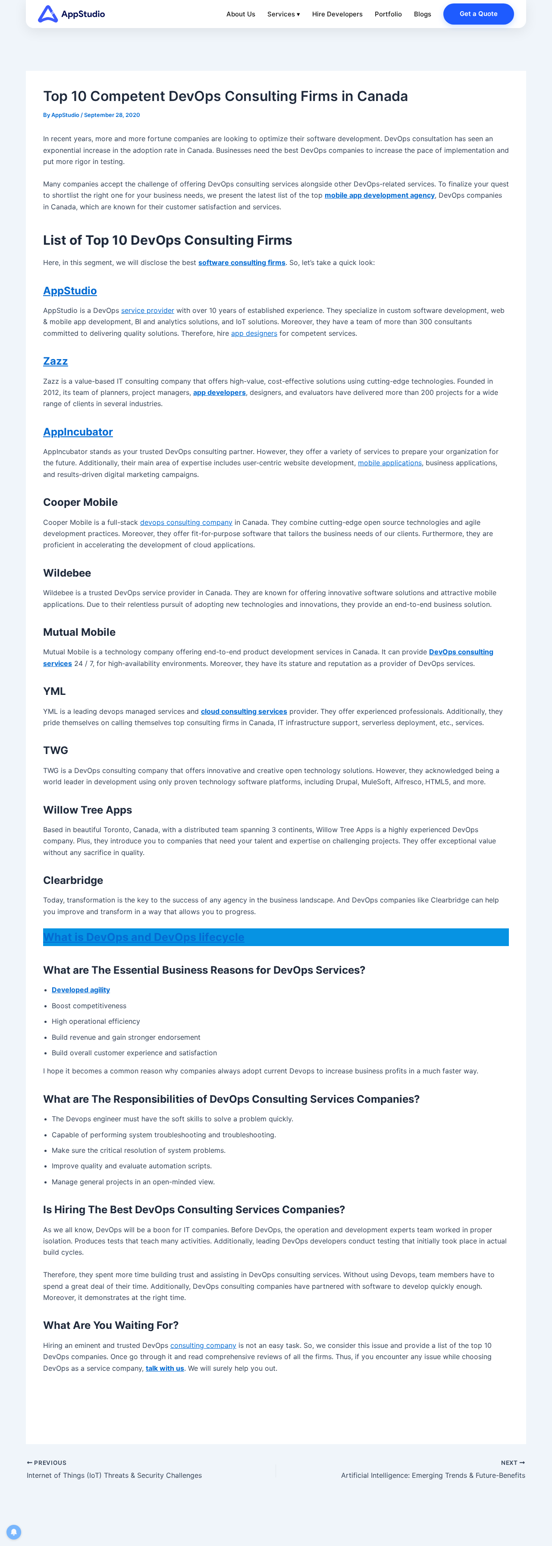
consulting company (203, 1345)
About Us (240, 14)
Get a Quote (479, 13)
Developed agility (81, 989)
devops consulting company (186, 522)
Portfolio (388, 14)
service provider (147, 310)
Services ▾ (283, 14)
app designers (254, 333)
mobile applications (390, 462)
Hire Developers (337, 14)
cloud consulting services (244, 711)
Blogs (422, 14)
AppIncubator (78, 432)
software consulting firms (241, 262)
